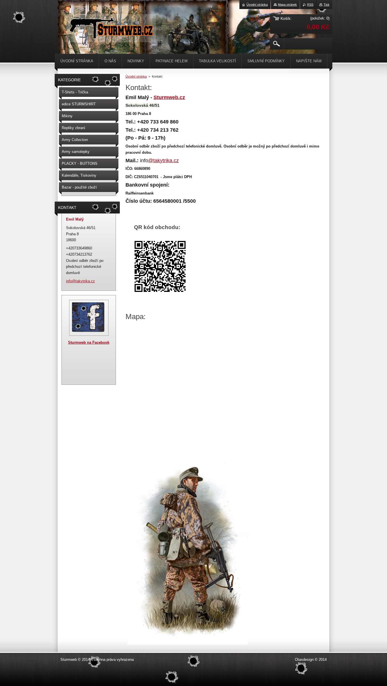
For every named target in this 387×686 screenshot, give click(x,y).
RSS (310, 4)
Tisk (326, 4)
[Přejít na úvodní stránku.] (111, 36)
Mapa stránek (287, 4)
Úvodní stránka (136, 76)
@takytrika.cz (163, 160)
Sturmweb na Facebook (88, 342)
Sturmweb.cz (169, 97)
